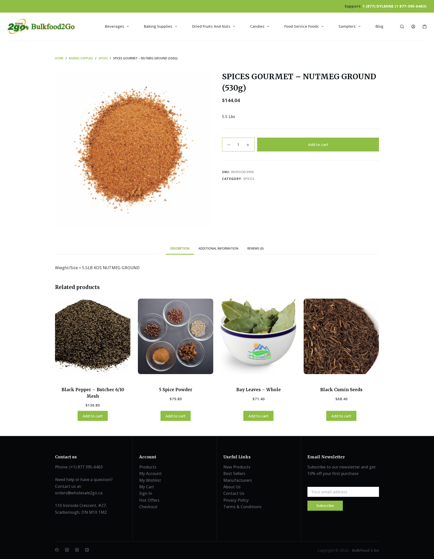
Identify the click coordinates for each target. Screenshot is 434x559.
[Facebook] (57, 550)
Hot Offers (149, 500)
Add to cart (318, 144)
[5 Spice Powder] (175, 336)
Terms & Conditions (242, 506)
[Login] (413, 26)
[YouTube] (87, 550)
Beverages (114, 26)
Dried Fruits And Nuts (211, 26)
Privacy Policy (236, 500)
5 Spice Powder (175, 389)
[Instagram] (77, 550)
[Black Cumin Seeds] (341, 336)
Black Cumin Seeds (341, 389)
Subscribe (325, 505)
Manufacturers (237, 480)
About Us (232, 487)
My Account (150, 473)
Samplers (347, 26)
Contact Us (233, 493)
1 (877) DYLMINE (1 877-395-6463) (394, 6)
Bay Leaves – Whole (258, 389)
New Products (236, 467)
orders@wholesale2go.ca (78, 493)
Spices (249, 178)
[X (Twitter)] (67, 550)
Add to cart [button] (93, 415)
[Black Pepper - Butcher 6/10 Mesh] (92, 336)
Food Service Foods (301, 26)
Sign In (145, 493)
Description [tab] (179, 248)
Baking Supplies (158, 26)
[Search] (402, 26)
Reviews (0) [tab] (255, 248)
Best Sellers (234, 473)
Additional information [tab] (218, 248)
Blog (379, 26)
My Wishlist (150, 480)
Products (147, 467)
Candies (257, 26)
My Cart (146, 487)
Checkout (148, 506)
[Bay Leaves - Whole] (258, 336)
